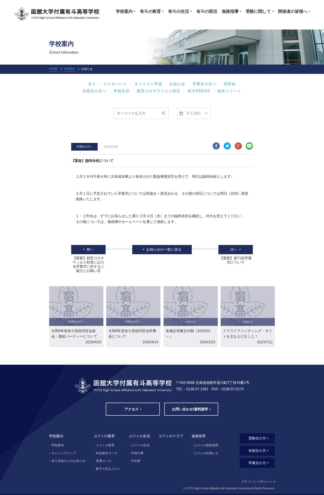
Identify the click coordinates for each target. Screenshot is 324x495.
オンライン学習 (148, 84)
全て (92, 84)
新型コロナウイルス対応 (159, 91)
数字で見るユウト (108, 469)
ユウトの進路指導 (206, 445)
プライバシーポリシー (256, 481)
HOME (53, 69)
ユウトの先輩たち (206, 453)
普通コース (103, 461)
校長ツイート (229, 91)
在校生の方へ (94, 91)
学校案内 (69, 69)
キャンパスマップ (63, 453)
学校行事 (137, 453)
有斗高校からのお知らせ (68, 461)
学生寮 (135, 461)
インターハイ (115, 84)
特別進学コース (106, 453)
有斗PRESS (199, 91)
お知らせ (177, 84)
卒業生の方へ (204, 84)
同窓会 (230, 84)
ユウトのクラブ (170, 436)
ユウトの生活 (140, 445)
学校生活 (122, 91)
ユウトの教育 (105, 445)
